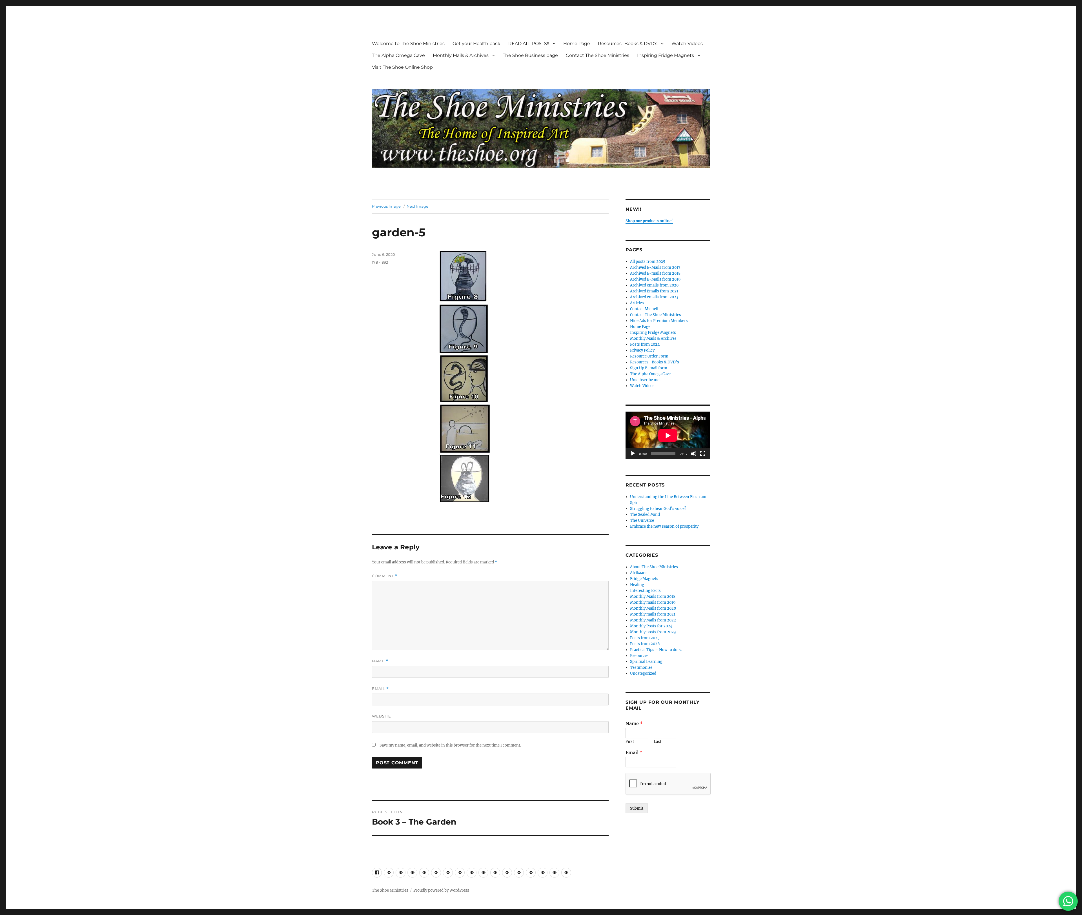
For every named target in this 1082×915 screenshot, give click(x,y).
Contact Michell (644, 309)
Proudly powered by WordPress (441, 890)
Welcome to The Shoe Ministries (408, 43)
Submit (636, 808)
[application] (668, 435)
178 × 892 (380, 262)
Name (380, 661)
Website (381, 716)
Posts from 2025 (645, 638)
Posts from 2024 (645, 344)
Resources (639, 655)
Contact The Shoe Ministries (597, 55)
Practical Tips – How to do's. (656, 649)
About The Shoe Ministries (654, 567)
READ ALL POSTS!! (528, 43)
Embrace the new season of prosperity (664, 526)
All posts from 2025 (647, 261)
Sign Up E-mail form (648, 368)
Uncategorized (643, 673)
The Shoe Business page (530, 55)
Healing (637, 584)
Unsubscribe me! (645, 379)
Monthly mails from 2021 (652, 614)
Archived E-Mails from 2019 (655, 279)
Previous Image (386, 206)
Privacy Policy (642, 350)
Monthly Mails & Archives (461, 55)
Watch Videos (687, 43)
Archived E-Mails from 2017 (655, 267)
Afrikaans (639, 572)
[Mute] (694, 453)
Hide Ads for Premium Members (659, 320)
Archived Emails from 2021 (654, 291)
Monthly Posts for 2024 (651, 626)
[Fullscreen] (703, 453)
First (630, 741)
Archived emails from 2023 (654, 297)
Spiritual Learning (646, 661)
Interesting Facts (645, 590)
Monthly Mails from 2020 (653, 608)
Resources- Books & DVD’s (627, 43)
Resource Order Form (649, 356)
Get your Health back (476, 43)
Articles (637, 303)
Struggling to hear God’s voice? (658, 508)
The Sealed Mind (645, 514)
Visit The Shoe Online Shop (402, 67)
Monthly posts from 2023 (653, 632)
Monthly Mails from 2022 (653, 620)
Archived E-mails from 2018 (655, 273)
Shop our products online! (649, 221)
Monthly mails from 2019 (653, 602)
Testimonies (641, 667)
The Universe (642, 520)
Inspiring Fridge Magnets (665, 55)
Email (380, 688)
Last (657, 741)
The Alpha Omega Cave (398, 55)
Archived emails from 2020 (654, 285)
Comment (385, 576)
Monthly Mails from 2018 (652, 596)
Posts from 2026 (645, 643)
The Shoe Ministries (390, 890)
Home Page (576, 43)
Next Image (417, 206)
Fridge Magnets (644, 578)
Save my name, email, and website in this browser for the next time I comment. (450, 745)
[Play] (633, 453)
